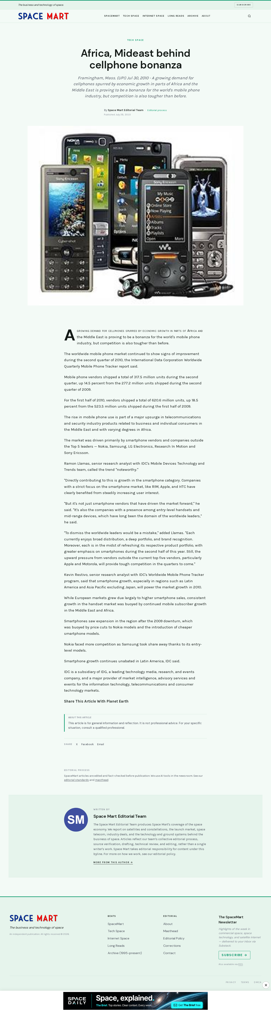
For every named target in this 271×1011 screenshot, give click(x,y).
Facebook (87, 744)
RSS (240, 964)
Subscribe (244, 5)
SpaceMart (112, 15)
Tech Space (131, 15)
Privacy (231, 982)
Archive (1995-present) (125, 953)
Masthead (170, 931)
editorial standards (76, 780)
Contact (169, 953)
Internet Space (154, 15)
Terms (245, 982)
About (206, 15)
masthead (101, 780)
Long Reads (176, 15)
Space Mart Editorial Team (125, 110)
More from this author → (113, 862)
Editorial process (157, 110)
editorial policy (164, 854)
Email (100, 744)
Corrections (172, 946)
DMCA (257, 982)
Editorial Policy (174, 938)
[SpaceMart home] (43, 16)
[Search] (249, 16)
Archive (192, 15)
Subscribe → (234, 955)
